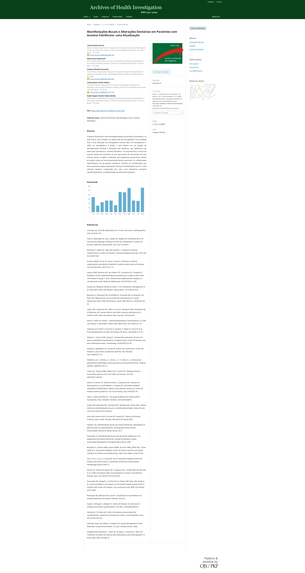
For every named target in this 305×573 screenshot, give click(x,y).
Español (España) (196, 49)
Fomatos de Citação (161, 113)
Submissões (117, 16)
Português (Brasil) (196, 42)
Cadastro (211, 2)
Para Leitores (194, 64)
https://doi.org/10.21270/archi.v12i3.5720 (108, 111)
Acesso (219, 2)
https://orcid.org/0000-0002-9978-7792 (102, 55)
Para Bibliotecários (196, 71)
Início (89, 24)
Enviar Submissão (198, 28)
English (192, 46)
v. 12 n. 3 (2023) (108, 24)
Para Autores (194, 67)
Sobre (86, 16)
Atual (96, 16)
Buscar (217, 16)
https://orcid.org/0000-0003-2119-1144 (102, 92)
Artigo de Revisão (162, 72)
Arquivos (105, 16)
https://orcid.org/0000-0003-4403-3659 (102, 79)
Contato (129, 16)
